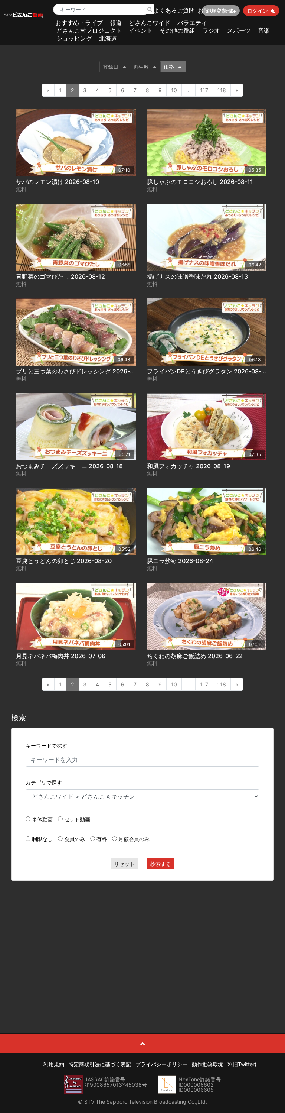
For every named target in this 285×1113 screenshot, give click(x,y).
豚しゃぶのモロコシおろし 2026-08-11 (200, 181)
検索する (160, 864)
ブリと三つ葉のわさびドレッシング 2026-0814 (80, 371)
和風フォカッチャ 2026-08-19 (188, 466)
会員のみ (74, 839)
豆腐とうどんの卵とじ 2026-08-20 (64, 560)
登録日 (110, 67)
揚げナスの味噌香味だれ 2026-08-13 (197, 276)
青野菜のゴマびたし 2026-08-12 (60, 276)
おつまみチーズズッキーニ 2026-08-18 (69, 466)
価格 (169, 67)
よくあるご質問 (174, 10)
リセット (124, 864)
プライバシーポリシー (161, 1064)
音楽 (264, 30)
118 (221, 90)
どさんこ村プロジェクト (89, 30)
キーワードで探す (46, 745)
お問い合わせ (215, 10)
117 (204, 90)
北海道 (108, 38)
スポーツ (239, 30)
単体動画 (42, 819)
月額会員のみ (134, 839)
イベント (141, 30)
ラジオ (211, 30)
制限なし (42, 839)
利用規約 (53, 1064)
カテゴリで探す (44, 782)
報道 (116, 22)
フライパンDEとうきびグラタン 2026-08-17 (207, 371)
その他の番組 (177, 30)
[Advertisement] (143, 940)
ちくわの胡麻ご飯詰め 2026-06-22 (195, 656)
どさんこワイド (149, 22)
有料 (101, 839)
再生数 (141, 67)
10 (174, 90)
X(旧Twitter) (241, 1064)
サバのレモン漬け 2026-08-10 (57, 181)
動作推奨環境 (207, 1064)
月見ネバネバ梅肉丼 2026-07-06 (60, 656)
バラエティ (192, 22)
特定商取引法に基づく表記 (100, 1064)
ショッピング (74, 38)
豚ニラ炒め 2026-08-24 (180, 560)
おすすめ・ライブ (79, 22)
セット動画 (77, 819)
